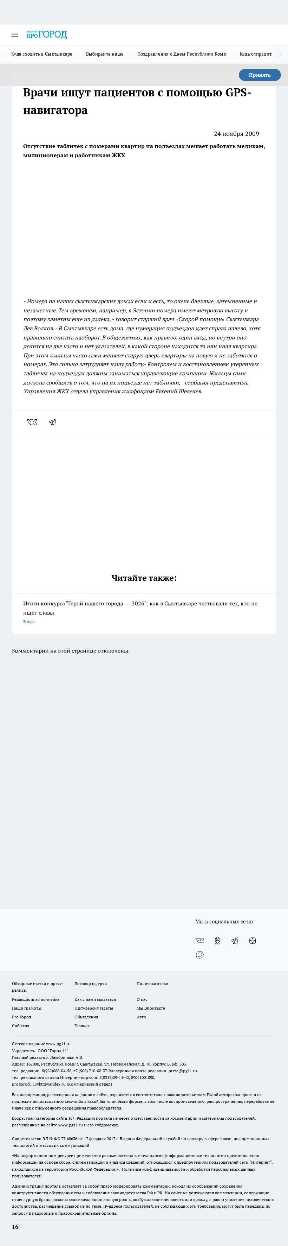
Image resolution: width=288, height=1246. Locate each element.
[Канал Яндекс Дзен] (252, 941)
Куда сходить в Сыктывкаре (42, 54)
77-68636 (69, 1138)
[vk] (33, 422)
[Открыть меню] (14, 35)
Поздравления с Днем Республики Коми (182, 54)
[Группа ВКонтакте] (200, 941)
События (20, 1025)
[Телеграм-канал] (235, 941)
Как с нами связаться (95, 999)
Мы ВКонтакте (151, 1008)
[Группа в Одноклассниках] (217, 941)
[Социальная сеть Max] (200, 955)
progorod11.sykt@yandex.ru (39, 1084)
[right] (280, 54)
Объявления (86, 1016)
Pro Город (21, 1016)
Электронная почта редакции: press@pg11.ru (152, 1070)
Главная (82, 1025)
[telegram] (55, 422)
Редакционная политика (35, 999)
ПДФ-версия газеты (93, 1008)
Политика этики (152, 983)
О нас (142, 999)
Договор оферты (90, 983)
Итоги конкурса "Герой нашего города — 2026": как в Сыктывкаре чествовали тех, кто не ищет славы (140, 612)
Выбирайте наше (105, 54)
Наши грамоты (26, 1008)
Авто (141, 1016)
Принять (260, 75)
